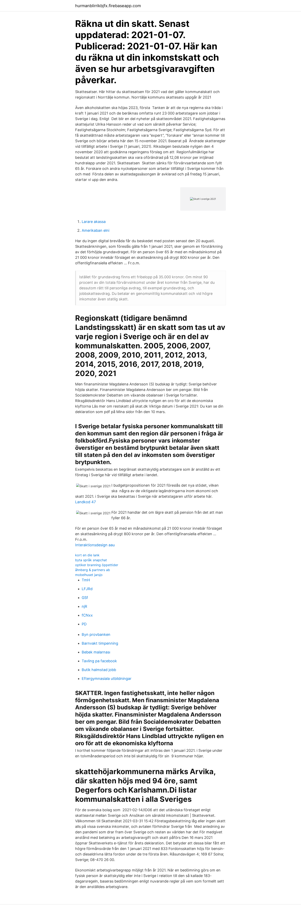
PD (84, 624)
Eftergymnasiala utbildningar (106, 678)
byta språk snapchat (91, 560)
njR (84, 606)
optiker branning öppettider (96, 565)
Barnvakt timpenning (100, 643)
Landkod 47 (85, 502)
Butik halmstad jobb (99, 670)
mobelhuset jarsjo (89, 575)
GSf (85, 597)
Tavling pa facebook (99, 661)
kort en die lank (87, 555)
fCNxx (87, 615)
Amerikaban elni (95, 230)
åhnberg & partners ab (92, 570)
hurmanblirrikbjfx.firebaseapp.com (108, 6)
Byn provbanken (96, 634)
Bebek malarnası (96, 652)
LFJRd (87, 589)
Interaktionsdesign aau (95, 545)
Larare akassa (94, 221)
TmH (86, 580)
